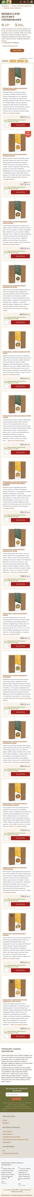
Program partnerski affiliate (10, 1153)
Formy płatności (7, 1131)
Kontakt (5, 1120)
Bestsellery (5, 61)
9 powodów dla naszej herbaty (11, 1136)
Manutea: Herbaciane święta (10, 46)
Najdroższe (20, 61)
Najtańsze (13, 61)
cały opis (3, 40)
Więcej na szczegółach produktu (11, 113)
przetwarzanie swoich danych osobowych (19, 1110)
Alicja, (3, 1181)
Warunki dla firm (5, 1195)
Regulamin (6, 1123)
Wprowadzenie (5, 5)
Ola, (19, 1183)
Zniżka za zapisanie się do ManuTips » (23, 1195)
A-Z (26, 61)
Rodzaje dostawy (8, 1134)
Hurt (4, 1150)
